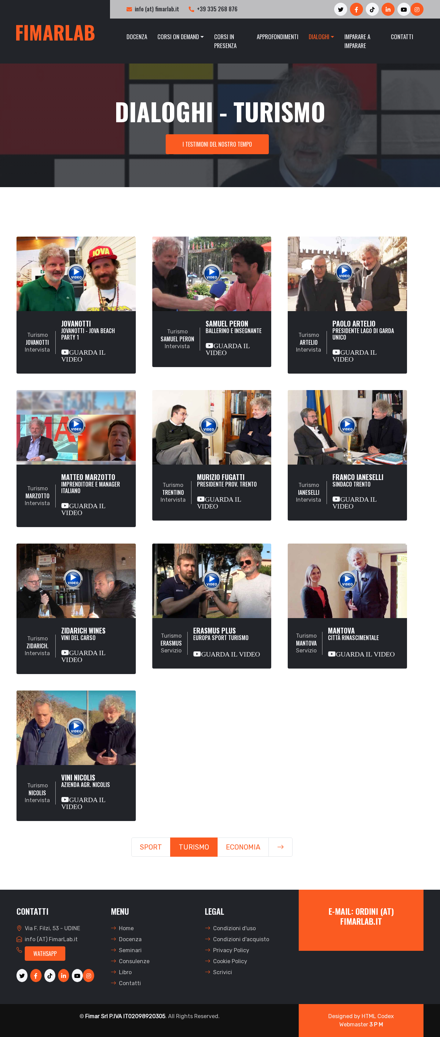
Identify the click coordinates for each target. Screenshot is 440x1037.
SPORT (151, 847)
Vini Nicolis (85, 791)
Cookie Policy (230, 961)
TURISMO (194, 847)
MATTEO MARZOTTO (90, 494)
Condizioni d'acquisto (241, 939)
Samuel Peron (234, 337)
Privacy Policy (231, 950)
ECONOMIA (243, 847)
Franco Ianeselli (357, 491)
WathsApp (45, 953)
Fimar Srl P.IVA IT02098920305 (125, 1016)
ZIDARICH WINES (83, 644)
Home (126, 928)
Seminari (130, 950)
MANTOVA (361, 642)
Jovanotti (88, 341)
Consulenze (134, 961)
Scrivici (222, 972)
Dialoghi (319, 36)
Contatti (402, 36)
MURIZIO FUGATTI (227, 491)
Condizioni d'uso (234, 928)
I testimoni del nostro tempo (217, 144)
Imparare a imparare (357, 41)
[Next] (280, 847)
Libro (125, 972)
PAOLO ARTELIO (363, 341)
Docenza (136, 36)
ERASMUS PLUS (226, 642)
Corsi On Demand (178, 36)
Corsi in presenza (225, 41)
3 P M (376, 1024)
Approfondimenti (277, 36)
